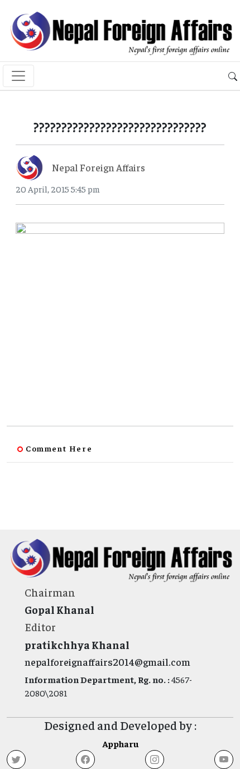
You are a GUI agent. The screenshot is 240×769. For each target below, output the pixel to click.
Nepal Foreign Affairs (98, 167)
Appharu (120, 743)
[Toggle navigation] (18, 76)
